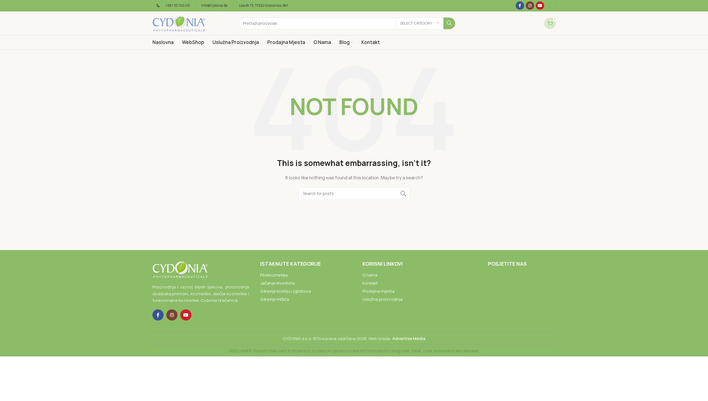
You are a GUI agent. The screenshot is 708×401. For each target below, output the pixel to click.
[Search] (449, 23)
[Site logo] (178, 23)
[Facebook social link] (520, 5)
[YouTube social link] (540, 5)
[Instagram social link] (530, 5)
